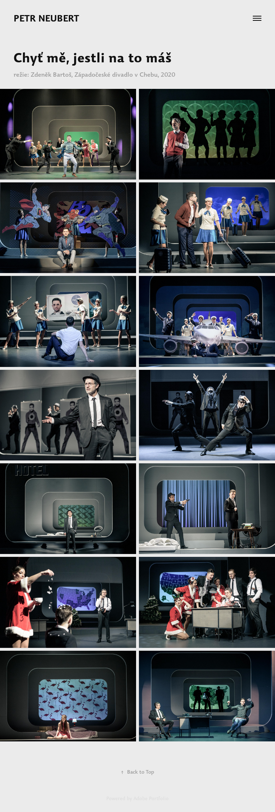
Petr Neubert (48, 18)
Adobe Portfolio (151, 798)
